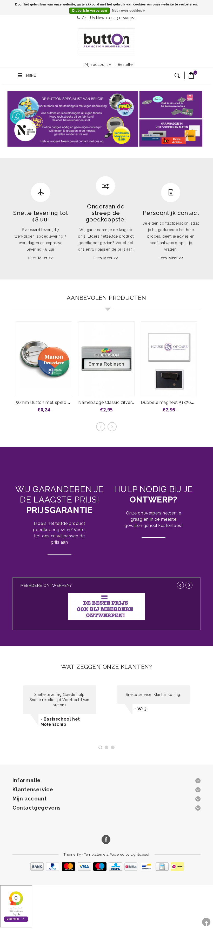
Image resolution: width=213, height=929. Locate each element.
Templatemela (97, 854)
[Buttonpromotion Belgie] (106, 41)
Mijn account (96, 64)
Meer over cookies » (128, 10)
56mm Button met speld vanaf (47, 402)
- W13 (141, 708)
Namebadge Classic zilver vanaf (111, 402)
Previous (180, 585)
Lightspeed (140, 854)
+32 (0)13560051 (120, 17)
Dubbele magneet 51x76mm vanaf (176, 402)
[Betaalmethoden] (106, 869)
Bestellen (126, 64)
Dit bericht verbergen (89, 10)
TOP (206, 922)
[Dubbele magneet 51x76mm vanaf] (169, 359)
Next (188, 585)
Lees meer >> (40, 257)
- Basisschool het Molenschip (60, 722)
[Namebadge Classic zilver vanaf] (106, 359)
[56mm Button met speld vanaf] (44, 359)
